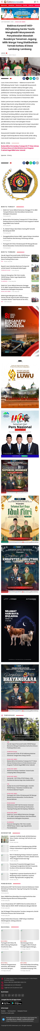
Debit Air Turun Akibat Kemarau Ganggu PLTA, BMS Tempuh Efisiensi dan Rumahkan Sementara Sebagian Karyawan (20, 212)
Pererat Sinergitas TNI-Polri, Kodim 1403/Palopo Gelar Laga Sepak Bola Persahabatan (13, 277)
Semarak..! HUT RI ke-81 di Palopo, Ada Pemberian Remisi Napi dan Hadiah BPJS (20, 779)
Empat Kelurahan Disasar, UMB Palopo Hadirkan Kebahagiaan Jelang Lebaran (17, 920)
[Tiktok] (22, 995)
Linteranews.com (7, 21)
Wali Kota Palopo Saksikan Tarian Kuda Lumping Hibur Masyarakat (20, 772)
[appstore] (6, 1004)
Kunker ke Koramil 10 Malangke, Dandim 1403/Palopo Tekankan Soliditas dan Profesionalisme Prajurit (20, 788)
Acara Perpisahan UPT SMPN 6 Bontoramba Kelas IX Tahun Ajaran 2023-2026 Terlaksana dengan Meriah (19, 905)
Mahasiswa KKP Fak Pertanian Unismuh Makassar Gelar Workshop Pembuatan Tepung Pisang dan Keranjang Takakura (20, 807)
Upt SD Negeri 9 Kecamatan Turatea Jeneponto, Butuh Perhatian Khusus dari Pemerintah (19, 912)
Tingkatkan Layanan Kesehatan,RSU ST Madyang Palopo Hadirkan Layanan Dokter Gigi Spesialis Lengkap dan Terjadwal (23, 876)
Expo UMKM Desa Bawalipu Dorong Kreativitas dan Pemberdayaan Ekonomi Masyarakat (18, 897)
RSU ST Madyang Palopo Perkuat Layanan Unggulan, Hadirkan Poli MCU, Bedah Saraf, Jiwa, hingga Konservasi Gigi (24, 857)
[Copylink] (37, 78)
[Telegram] (34, 78)
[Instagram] (16, 995)
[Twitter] (27, 78)
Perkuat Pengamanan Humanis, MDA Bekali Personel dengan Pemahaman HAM (8, 967)
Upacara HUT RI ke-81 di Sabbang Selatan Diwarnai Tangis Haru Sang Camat (21, 754)
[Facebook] (24, 78)
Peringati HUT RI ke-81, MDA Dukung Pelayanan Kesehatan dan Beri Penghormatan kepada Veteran (9, 947)
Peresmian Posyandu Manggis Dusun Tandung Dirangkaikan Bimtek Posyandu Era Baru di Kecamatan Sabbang (23, 866)
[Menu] (2, 1)
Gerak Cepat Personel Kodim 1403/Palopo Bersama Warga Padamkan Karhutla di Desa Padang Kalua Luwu (15, 257)
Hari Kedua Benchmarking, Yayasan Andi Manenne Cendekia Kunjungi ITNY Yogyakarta (30, 967)
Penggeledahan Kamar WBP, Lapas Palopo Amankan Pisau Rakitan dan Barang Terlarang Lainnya (21, 237)
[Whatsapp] (9, 995)
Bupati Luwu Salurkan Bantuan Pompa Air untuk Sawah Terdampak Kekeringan (15, 267)
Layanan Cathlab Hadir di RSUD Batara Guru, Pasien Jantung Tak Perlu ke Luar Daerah (23, 838)
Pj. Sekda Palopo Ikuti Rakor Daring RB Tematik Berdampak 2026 (19, 230)
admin (3, 53)
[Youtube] (19, 995)
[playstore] (16, 1004)
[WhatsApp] (30, 78)
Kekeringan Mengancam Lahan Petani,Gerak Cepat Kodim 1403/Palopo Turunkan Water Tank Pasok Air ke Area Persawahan (14, 298)
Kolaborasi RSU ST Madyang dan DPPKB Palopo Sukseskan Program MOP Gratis (23, 847)
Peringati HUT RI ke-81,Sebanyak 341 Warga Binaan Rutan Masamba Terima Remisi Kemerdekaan (20, 245)
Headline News (20, 21)
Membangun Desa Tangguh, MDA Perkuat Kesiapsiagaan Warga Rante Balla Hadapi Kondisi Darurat (28, 947)
